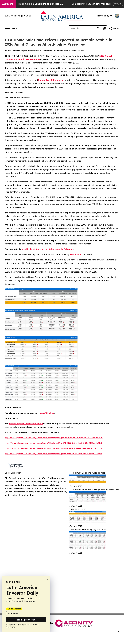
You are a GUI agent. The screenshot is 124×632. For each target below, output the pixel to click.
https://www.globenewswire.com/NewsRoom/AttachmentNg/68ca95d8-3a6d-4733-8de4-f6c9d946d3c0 (54, 437)
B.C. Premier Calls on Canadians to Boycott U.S (37, 3)
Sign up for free (26, 619)
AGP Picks (7, 4)
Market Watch (76, 254)
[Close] (47, 579)
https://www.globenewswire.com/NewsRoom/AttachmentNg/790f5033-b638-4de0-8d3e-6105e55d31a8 (53, 443)
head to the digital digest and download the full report (47, 249)
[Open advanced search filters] (104, 28)
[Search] (98, 28)
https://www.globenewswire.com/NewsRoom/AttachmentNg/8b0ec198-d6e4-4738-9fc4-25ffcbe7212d (53, 448)
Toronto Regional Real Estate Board (26, 423)
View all (118, 4)
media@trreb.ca (46, 413)
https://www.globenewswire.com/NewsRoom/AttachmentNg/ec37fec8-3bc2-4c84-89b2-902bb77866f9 (53, 453)
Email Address (14, 609)
